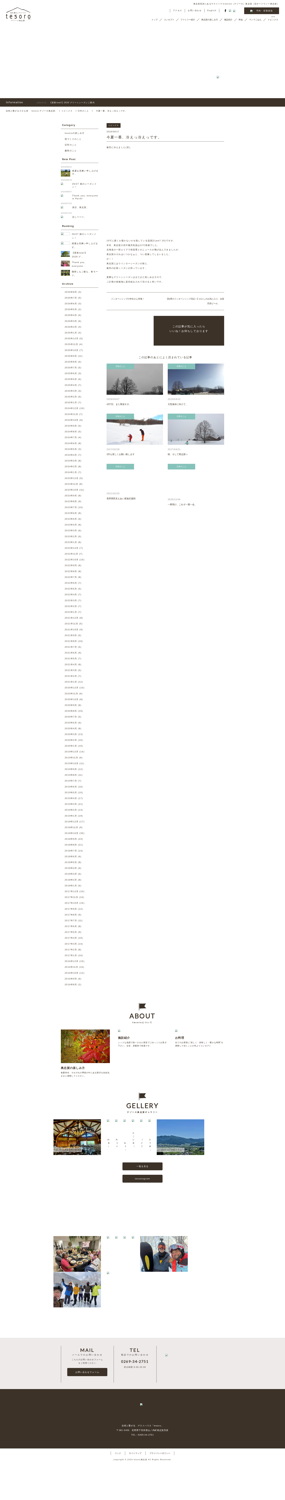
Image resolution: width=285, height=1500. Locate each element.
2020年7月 (71, 717)
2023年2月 (71, 536)
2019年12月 (72, 751)
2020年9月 (71, 705)
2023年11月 (71, 484)
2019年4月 (71, 798)
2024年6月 (71, 443)
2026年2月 (71, 327)
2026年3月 (71, 321)
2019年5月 (71, 792)
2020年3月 (71, 734)
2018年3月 (71, 874)
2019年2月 (71, 810)
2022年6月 (71, 583)
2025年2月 (71, 396)
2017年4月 (71, 938)
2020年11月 (71, 693)
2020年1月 (71, 746)
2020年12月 (72, 687)
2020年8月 (71, 711)
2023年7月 (71, 507)
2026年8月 (71, 292)
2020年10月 (72, 699)
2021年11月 (71, 623)
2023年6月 (71, 513)
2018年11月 (71, 827)
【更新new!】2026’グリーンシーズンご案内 (66, 103)
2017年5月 (71, 932)
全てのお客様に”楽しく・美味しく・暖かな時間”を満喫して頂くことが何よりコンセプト (199, 1041)
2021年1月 (71, 682)
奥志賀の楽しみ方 (209, 19)
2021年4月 (71, 664)
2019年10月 (72, 763)
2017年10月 (72, 903)
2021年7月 (71, 647)
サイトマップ (135, 1453)
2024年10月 (72, 420)
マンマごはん (255, 19)
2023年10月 (72, 490)
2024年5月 (71, 449)
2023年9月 (71, 495)
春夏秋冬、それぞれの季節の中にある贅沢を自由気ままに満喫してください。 (85, 1071)
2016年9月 (71, 979)
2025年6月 (71, 373)
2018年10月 (72, 833)
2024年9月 (71, 426)
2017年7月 (71, 920)
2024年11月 (71, 414)
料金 (241, 19)
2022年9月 (71, 565)
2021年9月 (71, 635)
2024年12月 (72, 408)
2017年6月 (71, 926)
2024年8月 (71, 431)
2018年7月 (71, 851)
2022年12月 (72, 548)
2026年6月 (71, 303)
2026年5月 (71, 309)
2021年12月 (72, 618)
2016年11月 (71, 967)
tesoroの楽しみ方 (74, 133)
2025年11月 (71, 344)
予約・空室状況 (264, 11)
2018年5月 (71, 862)
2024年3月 (71, 461)
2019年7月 (71, 781)
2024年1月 (71, 472)
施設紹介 (228, 19)
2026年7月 (71, 298)
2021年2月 (71, 676)
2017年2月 (71, 949)
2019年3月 (71, 804)
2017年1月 (71, 955)
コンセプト (169, 19)
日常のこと (71, 145)
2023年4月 (71, 525)
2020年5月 (71, 722)
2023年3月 (71, 530)
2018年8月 (71, 845)
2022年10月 (72, 559)
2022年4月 (71, 594)
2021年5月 (71, 658)
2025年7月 (71, 367)
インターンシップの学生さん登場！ (127, 299)
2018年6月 (71, 856)
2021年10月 (72, 629)
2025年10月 (72, 350)
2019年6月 (71, 786)
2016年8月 (71, 984)
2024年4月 (71, 455)
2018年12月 (72, 821)
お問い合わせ (195, 11)
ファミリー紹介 (187, 19)
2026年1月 (71, 332)
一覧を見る (143, 1166)
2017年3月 (71, 944)
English (211, 11)
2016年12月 (72, 961)
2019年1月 (71, 816)
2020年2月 (71, 740)
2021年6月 (71, 653)
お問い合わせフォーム (87, 1372)
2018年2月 (71, 880)
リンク (118, 1453)
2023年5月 (71, 519)
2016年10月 (72, 973)
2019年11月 (71, 757)
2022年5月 (71, 589)
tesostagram (142, 1178)
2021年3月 (71, 670)
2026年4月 (71, 315)
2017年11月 (71, 897)
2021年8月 (71, 641)
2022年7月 (71, 577)
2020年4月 (71, 728)
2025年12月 (72, 338)
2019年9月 (71, 769)
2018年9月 (71, 839)
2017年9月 (71, 909)
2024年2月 (71, 466)
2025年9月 (71, 356)
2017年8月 (71, 915)
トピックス (273, 19)
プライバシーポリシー (159, 1453)
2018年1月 (71, 885)
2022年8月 (71, 571)
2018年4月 (71, 868)
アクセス (177, 11)
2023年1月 (71, 542)
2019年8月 (71, 775)
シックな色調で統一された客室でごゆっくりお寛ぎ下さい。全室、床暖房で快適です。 (142, 1041)
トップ (154, 19)
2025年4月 (71, 385)
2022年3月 (71, 600)
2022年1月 (71, 612)
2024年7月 (71, 437)
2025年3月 (71, 391)
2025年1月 (71, 402)
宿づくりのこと (73, 139)
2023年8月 (71, 501)
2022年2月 (71, 606)
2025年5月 (71, 379)
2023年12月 (72, 478)
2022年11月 (71, 554)
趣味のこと (71, 150)
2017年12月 (72, 891)
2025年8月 (71, 362)
